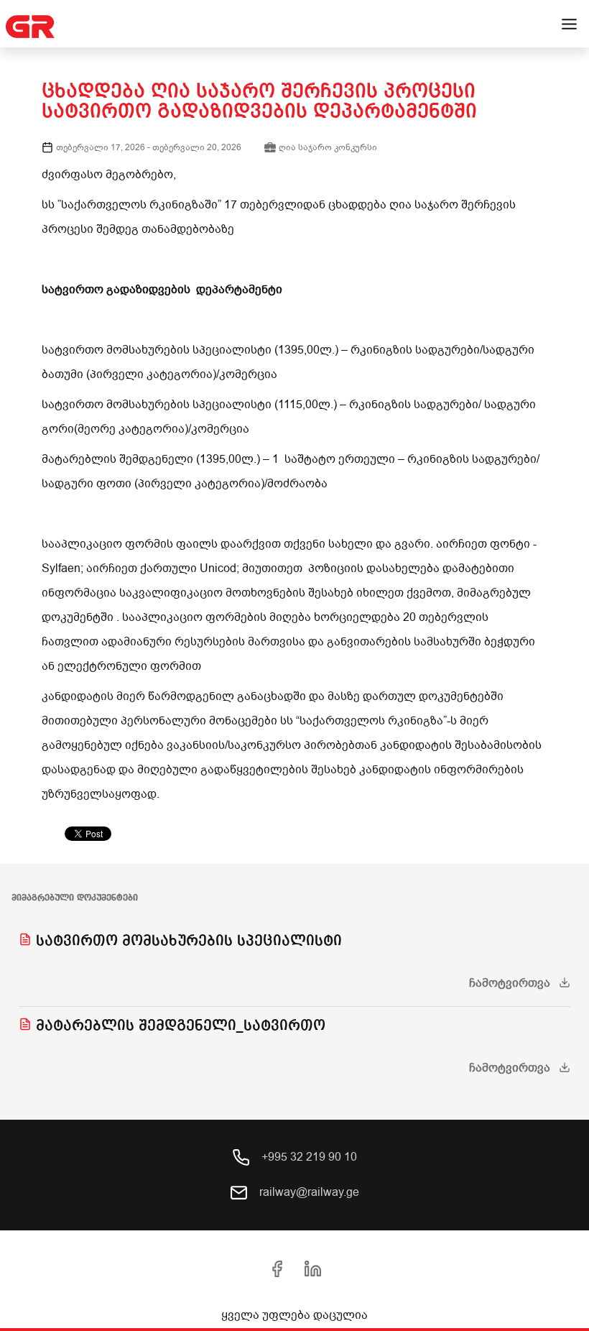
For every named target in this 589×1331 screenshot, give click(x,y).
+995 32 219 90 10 (308, 1157)
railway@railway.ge (307, 1192)
